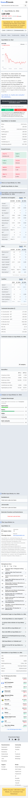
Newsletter (4, 761)
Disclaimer (4, 752)
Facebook (17, 754)
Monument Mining (9, 695)
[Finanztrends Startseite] (7, 3)
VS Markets (18, 785)
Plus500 (17, 778)
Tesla (6, 708)
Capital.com (18, 771)
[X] (12, 739)
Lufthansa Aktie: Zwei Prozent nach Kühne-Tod (13, 573)
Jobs (2, 759)
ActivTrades (18, 769)
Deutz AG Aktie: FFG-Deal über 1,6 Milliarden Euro (13, 608)
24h (7, 566)
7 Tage (10, 566)
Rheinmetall (7, 691)
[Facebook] (9, 739)
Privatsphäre (4, 756)
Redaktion (17, 747)
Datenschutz (4, 754)
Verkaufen (21, 110)
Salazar (6, 712)
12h (5, 566)
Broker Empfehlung (20, 767)
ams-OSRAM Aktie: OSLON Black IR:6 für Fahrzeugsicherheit (14, 601)
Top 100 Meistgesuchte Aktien (14, 729)
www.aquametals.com (19, 535)
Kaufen (8, 110)
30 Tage (15, 566)
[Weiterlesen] (25, 569)
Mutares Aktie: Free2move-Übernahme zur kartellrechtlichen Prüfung (15, 583)
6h (2, 566)
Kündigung (4, 769)
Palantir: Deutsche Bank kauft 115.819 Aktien (14, 576)
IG (15, 776)
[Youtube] (15, 739)
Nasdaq (19, 16)
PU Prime (17, 781)
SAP (6, 721)
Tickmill (17, 783)
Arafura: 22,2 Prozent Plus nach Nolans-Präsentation (14, 587)
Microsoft (7, 699)
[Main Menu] (26, 2)
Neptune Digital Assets (10, 716)
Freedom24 (18, 774)
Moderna (7, 678)
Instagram (17, 756)
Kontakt (3, 767)
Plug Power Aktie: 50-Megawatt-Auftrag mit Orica (14, 569)
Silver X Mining (8, 686)
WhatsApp (17, 759)
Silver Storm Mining (9, 725)
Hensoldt (7, 703)
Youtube (17, 749)
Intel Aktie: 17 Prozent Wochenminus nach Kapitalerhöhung (15, 605)
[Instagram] (18, 739)
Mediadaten (4, 749)
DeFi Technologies (9, 682)
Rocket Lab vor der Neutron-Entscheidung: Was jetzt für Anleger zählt (15, 590)
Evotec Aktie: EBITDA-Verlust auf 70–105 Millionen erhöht (14, 580)
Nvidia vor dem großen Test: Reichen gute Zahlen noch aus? (14, 598)
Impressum (4, 747)
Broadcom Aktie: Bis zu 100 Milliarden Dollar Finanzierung (14, 594)
